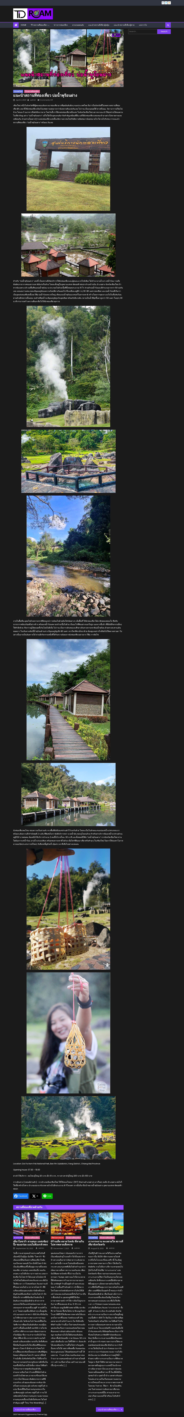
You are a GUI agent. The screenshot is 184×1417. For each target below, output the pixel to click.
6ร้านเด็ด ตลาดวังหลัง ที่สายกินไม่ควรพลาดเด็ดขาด (67, 1243)
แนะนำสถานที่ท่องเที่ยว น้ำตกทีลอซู (29, 1409)
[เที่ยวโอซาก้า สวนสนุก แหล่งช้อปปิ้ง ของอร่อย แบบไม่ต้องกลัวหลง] (30, 1223)
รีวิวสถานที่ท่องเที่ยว (39, 25)
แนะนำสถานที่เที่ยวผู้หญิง (98, 25)
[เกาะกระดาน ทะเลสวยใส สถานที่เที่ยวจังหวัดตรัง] (106, 1223)
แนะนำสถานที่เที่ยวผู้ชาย (124, 25)
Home (23, 25)
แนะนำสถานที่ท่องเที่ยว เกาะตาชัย (111, 1409)
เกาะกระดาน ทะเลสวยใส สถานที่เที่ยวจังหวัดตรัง (105, 1243)
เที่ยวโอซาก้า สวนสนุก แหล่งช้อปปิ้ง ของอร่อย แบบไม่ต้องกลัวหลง (30, 1243)
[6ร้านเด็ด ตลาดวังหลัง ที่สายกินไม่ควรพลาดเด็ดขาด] (68, 1223)
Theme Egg (42, 1414)
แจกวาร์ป (143, 25)
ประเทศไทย (18, 91)
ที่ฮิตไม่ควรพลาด (57, 1237)
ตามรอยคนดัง (78, 25)
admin (33, 100)
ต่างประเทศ (18, 1237)
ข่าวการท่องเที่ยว (61, 25)
